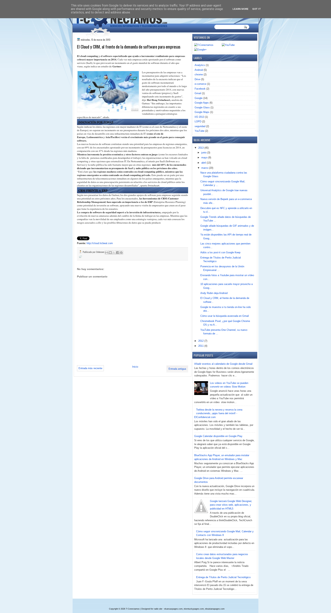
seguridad (200, 126)
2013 (201, 147)
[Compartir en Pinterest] (121, 252)
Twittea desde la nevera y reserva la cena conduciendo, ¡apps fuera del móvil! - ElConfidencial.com (218, 413)
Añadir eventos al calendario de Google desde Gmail (223, 363)
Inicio (135, 366)
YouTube (199, 130)
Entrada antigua (177, 368)
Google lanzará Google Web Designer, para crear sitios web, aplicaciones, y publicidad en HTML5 (231, 505)
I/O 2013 (199, 116)
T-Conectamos (133, 609)
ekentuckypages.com (194, 609)
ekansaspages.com (173, 609)
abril (204, 162)
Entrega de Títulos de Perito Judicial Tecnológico (223, 577)
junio (204, 152)
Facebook (200, 88)
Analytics (200, 65)
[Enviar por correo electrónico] (107, 252)
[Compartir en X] (114, 252)
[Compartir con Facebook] (118, 252)
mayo (204, 157)
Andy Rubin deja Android (214, 293)
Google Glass (202, 107)
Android (199, 69)
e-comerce (200, 83)
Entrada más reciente (90, 368)
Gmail (198, 93)
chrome (199, 74)
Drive (197, 79)
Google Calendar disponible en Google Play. (218, 436)
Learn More (240, 8)
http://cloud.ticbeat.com (100, 243)
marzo (205, 167)
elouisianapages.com (214, 609)
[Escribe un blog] (110, 252)
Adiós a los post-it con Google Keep (220, 252)
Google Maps (202, 112)
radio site (158, 609)
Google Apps (202, 102)
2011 (201, 345)
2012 (201, 340)
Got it (256, 8)
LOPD (198, 121)
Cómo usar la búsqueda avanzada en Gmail (224, 315)
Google (198, 98)
